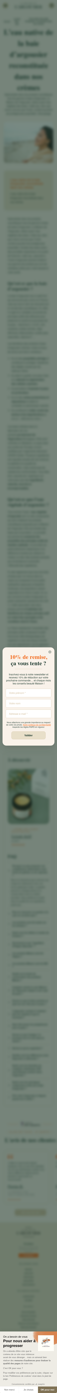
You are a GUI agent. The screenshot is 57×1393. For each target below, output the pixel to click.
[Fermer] (49, 652)
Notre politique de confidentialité (37, 724)
